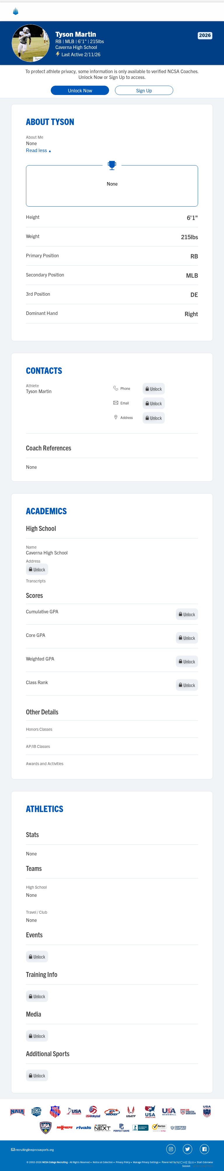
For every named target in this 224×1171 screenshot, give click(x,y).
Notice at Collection (103, 1162)
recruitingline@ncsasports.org (34, 1149)
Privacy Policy (123, 1162)
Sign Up (144, 90)
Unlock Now (80, 90)
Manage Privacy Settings (146, 1162)
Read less (39, 150)
